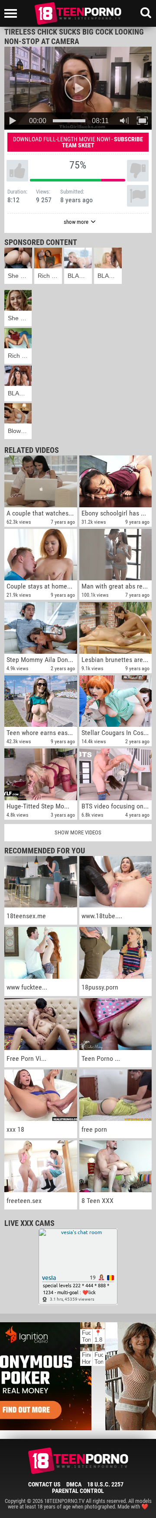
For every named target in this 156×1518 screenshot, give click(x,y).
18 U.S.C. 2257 (105, 1484)
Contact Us (44, 1484)
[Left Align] (12, 13)
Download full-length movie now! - (78, 142)
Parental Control (78, 1491)
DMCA (73, 1484)
